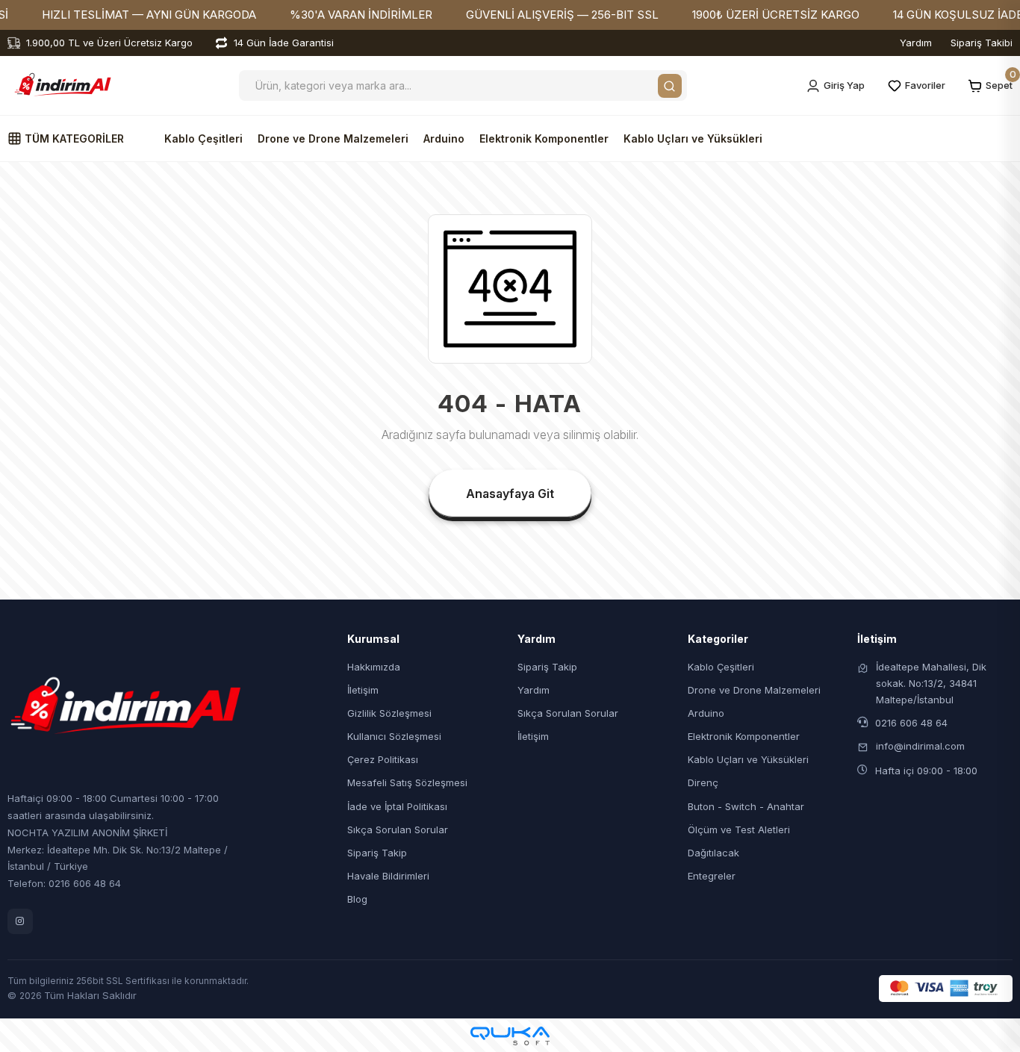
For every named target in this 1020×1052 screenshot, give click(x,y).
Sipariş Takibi (982, 43)
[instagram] (20, 921)
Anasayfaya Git (510, 493)
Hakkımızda (373, 667)
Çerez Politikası (382, 759)
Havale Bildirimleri (388, 876)
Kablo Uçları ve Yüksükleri (692, 138)
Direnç (703, 782)
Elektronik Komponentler (544, 138)
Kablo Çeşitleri (203, 138)
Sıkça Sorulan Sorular (397, 829)
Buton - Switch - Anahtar (746, 806)
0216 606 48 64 (911, 723)
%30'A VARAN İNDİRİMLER (361, 14)
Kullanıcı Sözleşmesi (394, 736)
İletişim (363, 690)
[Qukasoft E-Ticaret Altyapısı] (510, 1036)
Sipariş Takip (377, 853)
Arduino (443, 138)
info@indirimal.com (920, 746)
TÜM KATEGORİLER (73, 138)
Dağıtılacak (713, 853)
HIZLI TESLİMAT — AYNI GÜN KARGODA (149, 14)
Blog (357, 899)
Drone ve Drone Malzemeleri (333, 138)
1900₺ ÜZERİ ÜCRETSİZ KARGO (775, 14)
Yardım (916, 43)
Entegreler (712, 876)
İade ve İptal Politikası (397, 806)
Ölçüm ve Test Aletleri (739, 829)
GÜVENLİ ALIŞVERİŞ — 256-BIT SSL (562, 14)
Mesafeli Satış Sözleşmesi (407, 782)
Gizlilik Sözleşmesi (389, 713)
